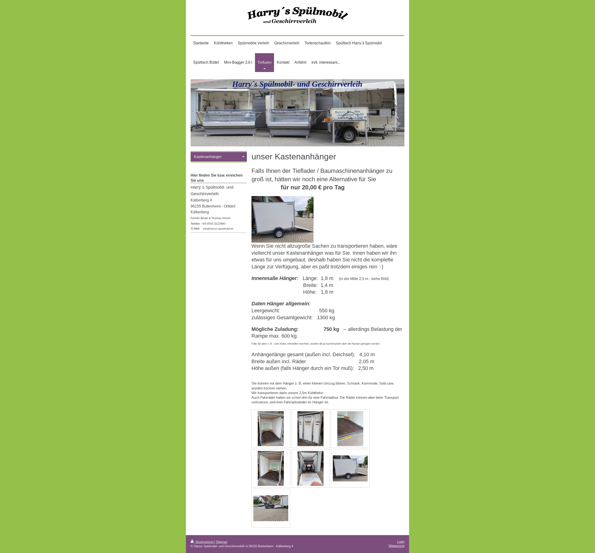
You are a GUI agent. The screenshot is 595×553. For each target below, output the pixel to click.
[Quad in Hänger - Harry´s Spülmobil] (270, 508)
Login (400, 541)
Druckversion (204, 542)
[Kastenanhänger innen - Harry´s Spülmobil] (271, 428)
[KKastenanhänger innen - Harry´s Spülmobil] (311, 468)
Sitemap (221, 542)
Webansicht (396, 546)
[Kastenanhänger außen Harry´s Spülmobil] (350, 468)
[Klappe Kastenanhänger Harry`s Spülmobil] (311, 428)
